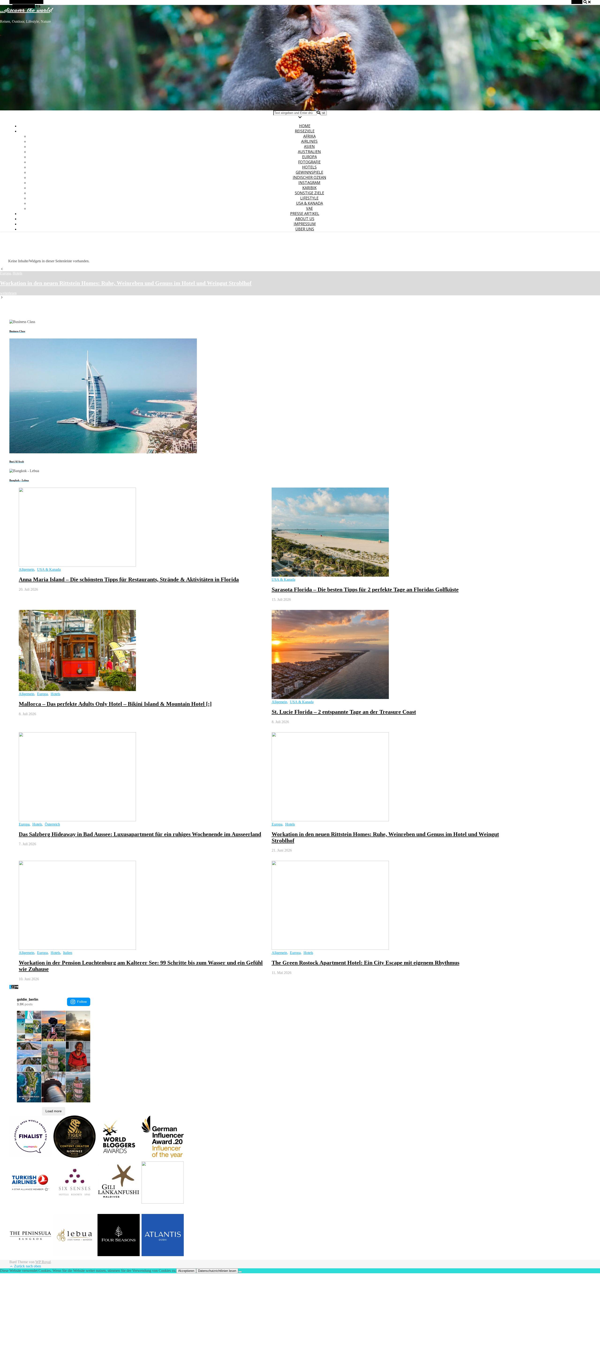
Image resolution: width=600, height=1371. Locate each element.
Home (304, 125)
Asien (309, 146)
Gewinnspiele (309, 172)
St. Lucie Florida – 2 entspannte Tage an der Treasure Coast (344, 712)
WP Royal (43, 1262)
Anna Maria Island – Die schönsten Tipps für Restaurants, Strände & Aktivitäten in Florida (129, 579)
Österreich (52, 824)
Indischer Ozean (309, 177)
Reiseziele (305, 131)
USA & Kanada (309, 203)
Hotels (309, 167)
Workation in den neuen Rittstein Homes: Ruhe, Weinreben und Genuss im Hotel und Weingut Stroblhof (125, 283)
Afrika (309, 136)
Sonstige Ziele (309, 192)
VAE (309, 208)
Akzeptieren (186, 1271)
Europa (309, 156)
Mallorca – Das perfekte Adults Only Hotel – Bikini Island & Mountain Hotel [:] (115, 704)
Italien (67, 953)
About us (304, 218)
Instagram (309, 182)
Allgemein (26, 569)
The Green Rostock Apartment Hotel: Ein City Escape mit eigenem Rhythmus (365, 963)
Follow (82, 1001)
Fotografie (309, 162)
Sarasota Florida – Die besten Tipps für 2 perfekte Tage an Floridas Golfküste (365, 589)
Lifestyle (309, 198)
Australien (309, 151)
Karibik (309, 187)
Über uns (304, 229)
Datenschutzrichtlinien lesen (217, 1271)
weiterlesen (8, 293)
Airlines (309, 141)
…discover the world (26, 9)
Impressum (305, 223)
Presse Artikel (304, 213)
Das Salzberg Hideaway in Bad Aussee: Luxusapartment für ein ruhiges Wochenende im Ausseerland (140, 834)
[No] (240, 1272)
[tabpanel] (300, 283)
